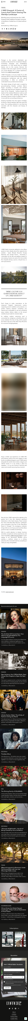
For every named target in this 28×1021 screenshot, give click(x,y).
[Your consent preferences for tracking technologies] (25, 1018)
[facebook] (4, 29)
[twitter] (11, 29)
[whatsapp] (13, 29)
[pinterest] (7, 29)
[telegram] (15, 29)
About (14, 1012)
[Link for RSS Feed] (18, 1008)
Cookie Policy (14, 1018)
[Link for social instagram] (15, 1009)
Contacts (14, 1014)
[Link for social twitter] (9, 1009)
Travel (3, 7)
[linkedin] (9, 29)
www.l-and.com (10, 592)
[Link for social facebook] (12, 1009)
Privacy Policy (14, 1016)
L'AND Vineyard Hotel (13, 72)
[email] (2, 29)
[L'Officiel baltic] (14, 2)
